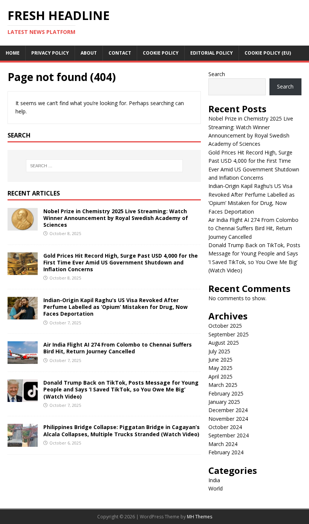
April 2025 (220, 376)
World (215, 488)
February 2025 (225, 393)
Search (216, 74)
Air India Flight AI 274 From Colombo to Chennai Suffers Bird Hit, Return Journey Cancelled (117, 348)
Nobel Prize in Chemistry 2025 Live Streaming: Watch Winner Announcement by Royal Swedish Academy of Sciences (115, 218)
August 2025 (223, 342)
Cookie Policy (161, 53)
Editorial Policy (211, 53)
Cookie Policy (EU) (268, 53)
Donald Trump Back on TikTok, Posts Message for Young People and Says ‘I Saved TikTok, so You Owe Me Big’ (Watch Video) (121, 389)
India (214, 480)
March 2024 (222, 444)
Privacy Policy (50, 53)
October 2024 (225, 427)
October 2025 (225, 325)
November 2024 (228, 418)
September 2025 (228, 334)
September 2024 (228, 435)
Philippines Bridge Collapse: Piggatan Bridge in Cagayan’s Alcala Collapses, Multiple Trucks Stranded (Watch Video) (121, 430)
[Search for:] (104, 165)
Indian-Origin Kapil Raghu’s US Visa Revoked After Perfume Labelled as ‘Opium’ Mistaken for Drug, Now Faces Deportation (115, 306)
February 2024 (225, 452)
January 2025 (224, 401)
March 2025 (222, 384)
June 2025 (220, 359)
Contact (120, 53)
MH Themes (199, 516)
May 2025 (220, 367)
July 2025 (219, 351)
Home (13, 53)
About (89, 53)
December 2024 (228, 410)
